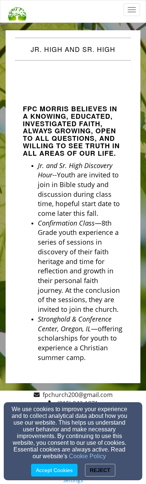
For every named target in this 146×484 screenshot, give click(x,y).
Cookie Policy (87, 456)
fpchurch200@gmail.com (78, 395)
